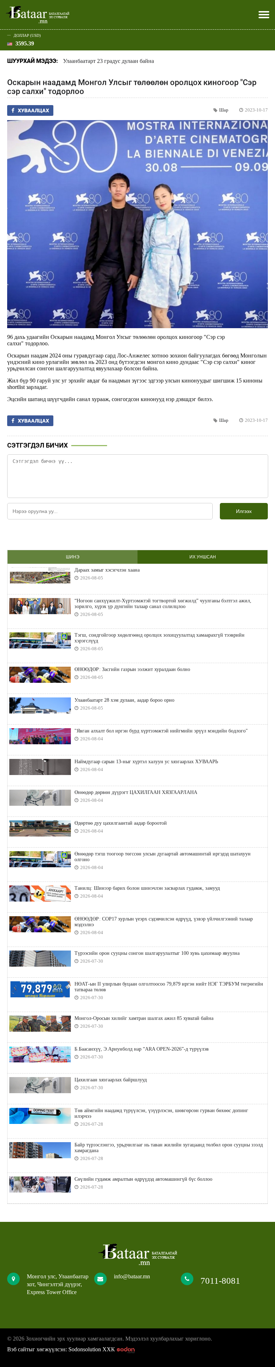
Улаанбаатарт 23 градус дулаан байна (108, 61)
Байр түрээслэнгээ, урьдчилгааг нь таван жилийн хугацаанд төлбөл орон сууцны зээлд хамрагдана (168, 1147)
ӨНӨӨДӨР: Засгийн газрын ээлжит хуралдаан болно (132, 669)
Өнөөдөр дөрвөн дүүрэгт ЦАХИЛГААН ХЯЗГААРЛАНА (135, 792)
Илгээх (244, 511)
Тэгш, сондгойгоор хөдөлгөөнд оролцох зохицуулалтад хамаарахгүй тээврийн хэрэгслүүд (159, 637)
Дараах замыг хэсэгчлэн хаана (107, 570)
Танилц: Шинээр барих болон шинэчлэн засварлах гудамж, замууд (147, 888)
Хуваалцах (33, 110)
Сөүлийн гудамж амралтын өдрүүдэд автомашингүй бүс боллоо (143, 1179)
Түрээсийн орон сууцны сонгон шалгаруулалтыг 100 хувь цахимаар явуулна (157, 953)
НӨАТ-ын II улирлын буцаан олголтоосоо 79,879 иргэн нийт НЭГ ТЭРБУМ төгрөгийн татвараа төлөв (168, 986)
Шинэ (72, 556)
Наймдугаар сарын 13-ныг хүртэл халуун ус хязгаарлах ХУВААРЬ (146, 761)
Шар (223, 110)
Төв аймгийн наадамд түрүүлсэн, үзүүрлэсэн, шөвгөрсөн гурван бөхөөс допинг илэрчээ (161, 1113)
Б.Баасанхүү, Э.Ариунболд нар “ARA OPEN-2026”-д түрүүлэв (141, 1049)
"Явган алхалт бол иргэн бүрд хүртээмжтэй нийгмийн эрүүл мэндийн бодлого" (161, 731)
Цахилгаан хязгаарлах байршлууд (110, 1079)
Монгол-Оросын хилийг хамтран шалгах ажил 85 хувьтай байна (143, 1018)
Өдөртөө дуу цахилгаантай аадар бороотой (120, 823)
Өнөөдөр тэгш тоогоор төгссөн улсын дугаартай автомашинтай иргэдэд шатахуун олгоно (162, 856)
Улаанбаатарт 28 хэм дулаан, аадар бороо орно (124, 700)
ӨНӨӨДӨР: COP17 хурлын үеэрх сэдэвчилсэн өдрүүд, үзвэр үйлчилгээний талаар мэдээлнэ (163, 921)
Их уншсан (202, 556)
